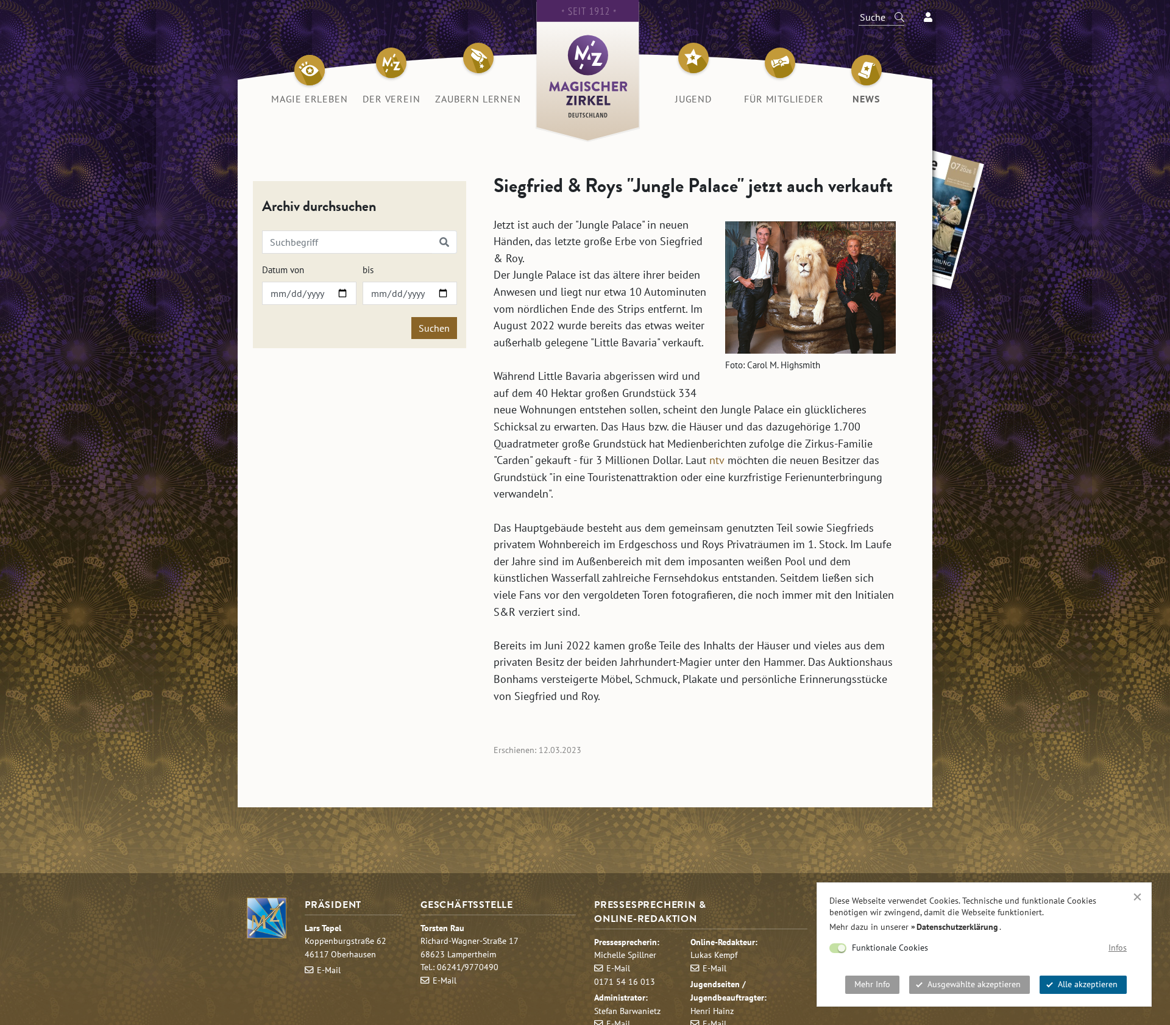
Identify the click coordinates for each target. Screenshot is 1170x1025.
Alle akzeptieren (1088, 984)
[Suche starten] (894, 17)
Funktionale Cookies (890, 947)
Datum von (283, 270)
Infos (1117, 947)
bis (368, 270)
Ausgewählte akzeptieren (974, 984)
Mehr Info (872, 984)
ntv (717, 459)
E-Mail (329, 970)
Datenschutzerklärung (957, 926)
